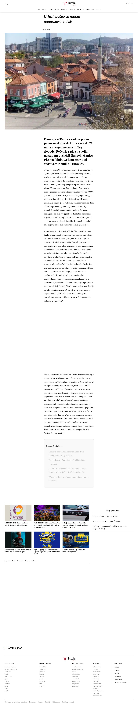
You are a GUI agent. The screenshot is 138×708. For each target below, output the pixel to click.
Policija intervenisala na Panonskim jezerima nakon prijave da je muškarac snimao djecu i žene (75, 525)
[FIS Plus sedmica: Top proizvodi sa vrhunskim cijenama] (76, 540)
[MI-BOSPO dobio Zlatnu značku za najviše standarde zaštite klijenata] (18, 513)
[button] (7, 4)
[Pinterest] (83, 29)
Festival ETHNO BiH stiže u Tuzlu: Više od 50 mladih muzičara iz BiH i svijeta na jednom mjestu (47, 525)
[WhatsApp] (73, 29)
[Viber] (68, 29)
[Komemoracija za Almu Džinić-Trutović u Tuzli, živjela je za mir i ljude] (18, 540)
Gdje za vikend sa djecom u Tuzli (105, 516)
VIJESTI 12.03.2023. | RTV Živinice (106, 521)
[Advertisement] (69, 337)
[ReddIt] (88, 29)
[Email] (93, 29)
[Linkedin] (78, 29)
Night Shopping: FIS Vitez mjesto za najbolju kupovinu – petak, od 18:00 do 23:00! (47, 552)
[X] (63, 29)
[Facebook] (58, 29)
